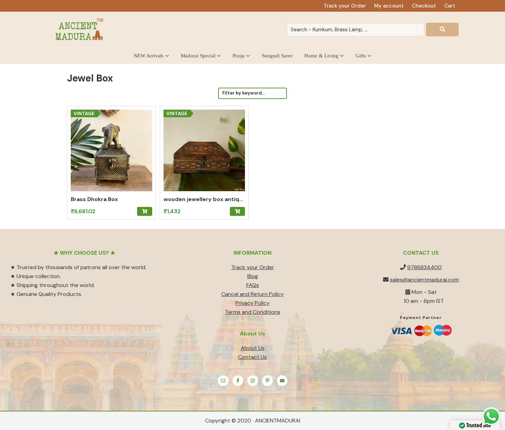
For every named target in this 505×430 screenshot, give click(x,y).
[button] (144, 211)
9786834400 (424, 267)
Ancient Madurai (80, 29)
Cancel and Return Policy (252, 294)
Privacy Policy (252, 303)
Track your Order (252, 267)
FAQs (252, 285)
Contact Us (252, 357)
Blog (252, 276)
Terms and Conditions (252, 312)
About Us (253, 348)
